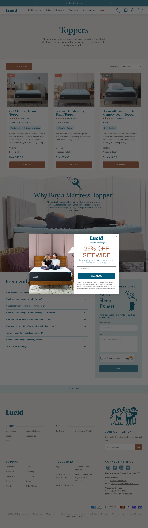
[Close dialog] (116, 236)
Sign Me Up (96, 276)
